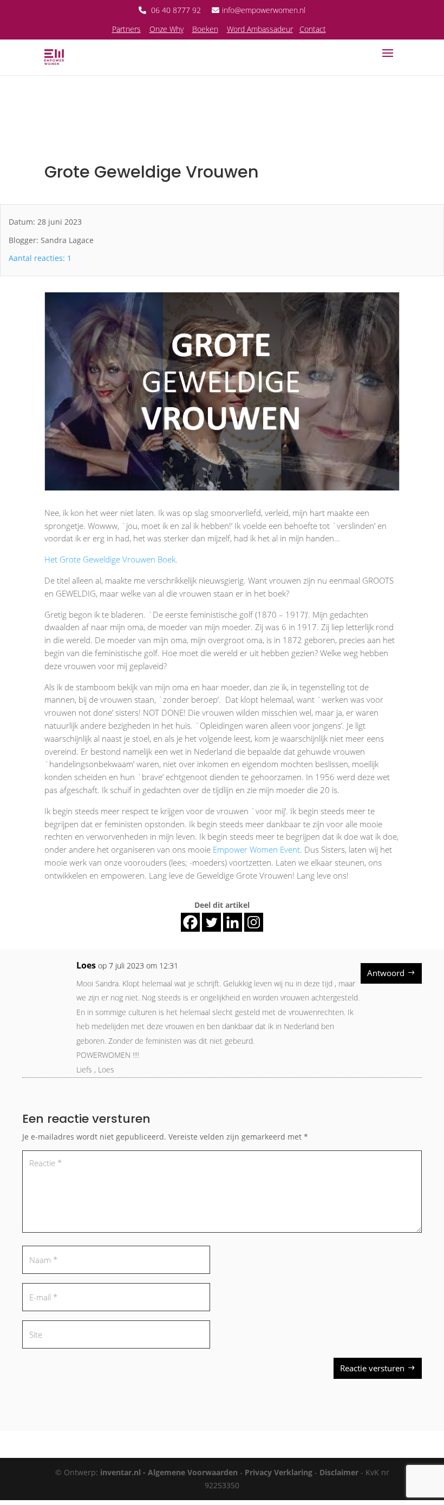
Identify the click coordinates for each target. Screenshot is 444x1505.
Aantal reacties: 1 (40, 258)
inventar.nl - (124, 1472)
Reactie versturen (372, 1368)
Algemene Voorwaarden (193, 1472)
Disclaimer (338, 1472)
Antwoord (385, 972)
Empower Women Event (256, 849)
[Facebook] (190, 922)
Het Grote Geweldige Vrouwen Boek (109, 559)
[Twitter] (211, 922)
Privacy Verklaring (278, 1472)
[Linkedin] (232, 922)
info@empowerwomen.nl (263, 10)
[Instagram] (253, 922)
